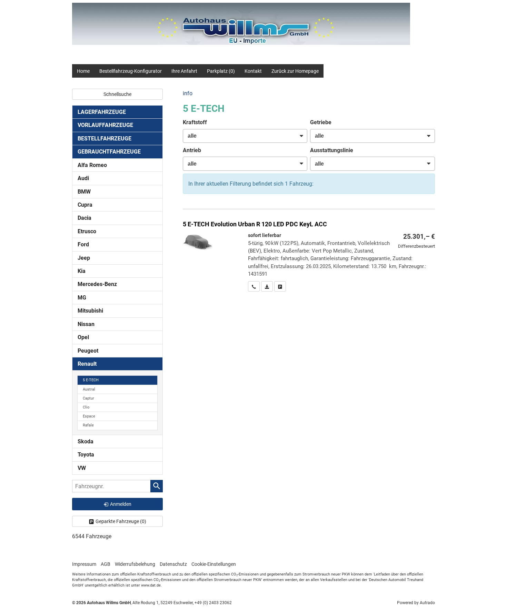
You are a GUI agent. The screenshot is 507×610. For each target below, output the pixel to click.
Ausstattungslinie (331, 150)
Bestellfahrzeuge (104, 138)
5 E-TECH (91, 380)
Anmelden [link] (120, 504)
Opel (83, 337)
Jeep (84, 258)
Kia (82, 271)
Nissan (86, 324)
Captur (88, 398)
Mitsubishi (90, 310)
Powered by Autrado (416, 602)
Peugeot (88, 350)
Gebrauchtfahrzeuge (109, 151)
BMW (84, 191)
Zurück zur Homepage (295, 71)
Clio (86, 407)
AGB (105, 564)
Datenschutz (173, 564)
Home (83, 71)
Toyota (86, 454)
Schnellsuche (117, 94)
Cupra (85, 204)
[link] (254, 286)
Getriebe (320, 122)
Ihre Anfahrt (184, 71)
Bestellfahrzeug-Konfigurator (130, 71)
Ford (83, 244)
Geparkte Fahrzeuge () (121, 521)
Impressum (84, 564)
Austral (89, 389)
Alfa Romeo (92, 165)
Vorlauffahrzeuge (105, 125)
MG (82, 297)
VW (82, 468)
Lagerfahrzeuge (102, 112)
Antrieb (192, 150)
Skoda (85, 441)
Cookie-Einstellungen (213, 564)
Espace (89, 416)
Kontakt (253, 71)
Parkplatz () (221, 71)
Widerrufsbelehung (135, 564)
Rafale (88, 425)
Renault (87, 364)
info (187, 93)
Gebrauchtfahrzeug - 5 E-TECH (309, 251)
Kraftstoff (195, 122)
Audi (83, 178)
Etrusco (87, 231)
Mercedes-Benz (97, 284)
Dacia (84, 218)
